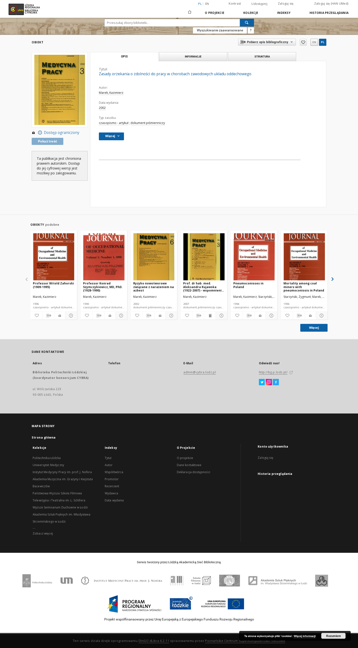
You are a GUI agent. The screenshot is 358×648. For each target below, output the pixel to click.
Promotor (112, 479)
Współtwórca (114, 472)
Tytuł (108, 458)
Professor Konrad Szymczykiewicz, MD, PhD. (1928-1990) (103, 286)
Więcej (314, 327)
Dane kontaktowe (189, 465)
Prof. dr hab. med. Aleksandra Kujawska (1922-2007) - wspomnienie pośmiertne (203, 286)
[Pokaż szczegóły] (70, 315)
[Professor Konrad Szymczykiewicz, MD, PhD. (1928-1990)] (103, 257)
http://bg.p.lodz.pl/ (273, 372)
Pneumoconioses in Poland (248, 285)
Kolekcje (250, 13)
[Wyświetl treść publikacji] (210, 315)
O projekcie (185, 458)
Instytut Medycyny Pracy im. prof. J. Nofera (62, 472)
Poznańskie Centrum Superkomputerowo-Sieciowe (245, 641)
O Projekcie (214, 13)
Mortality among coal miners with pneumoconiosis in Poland (303, 286)
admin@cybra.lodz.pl (199, 372)
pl (322, 42)
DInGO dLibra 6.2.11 (154, 641)
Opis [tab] (124, 56)
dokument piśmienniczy (148, 123)
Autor (109, 465)
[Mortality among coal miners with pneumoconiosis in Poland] (304, 257)
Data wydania (114, 500)
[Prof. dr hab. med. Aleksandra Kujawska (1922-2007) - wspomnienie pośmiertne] (204, 257)
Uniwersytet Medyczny (48, 465)
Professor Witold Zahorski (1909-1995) (53, 285)
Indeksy (284, 13)
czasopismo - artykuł (113, 123)
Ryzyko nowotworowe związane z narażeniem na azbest (153, 286)
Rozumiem (333, 636)
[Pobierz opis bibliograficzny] (48, 315)
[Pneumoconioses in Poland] (254, 257)
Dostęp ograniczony (61, 132)
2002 (102, 108)
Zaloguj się (286, 3)
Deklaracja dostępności (193, 472)
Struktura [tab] (262, 56)
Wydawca (111, 493)
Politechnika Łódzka (47, 458)
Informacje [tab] (193, 56)
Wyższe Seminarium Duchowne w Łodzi (60, 507)
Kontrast (235, 3)
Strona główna (44, 437)
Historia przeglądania (329, 13)
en (207, 3)
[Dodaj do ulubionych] (303, 42)
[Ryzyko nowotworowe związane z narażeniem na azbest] (154, 257)
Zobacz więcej (43, 533)
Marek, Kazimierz (111, 93)
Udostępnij (259, 4)
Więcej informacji (305, 636)
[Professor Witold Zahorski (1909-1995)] (53, 257)
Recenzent (112, 486)
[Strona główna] (189, 10)
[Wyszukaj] (247, 23)
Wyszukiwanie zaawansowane (220, 30)
